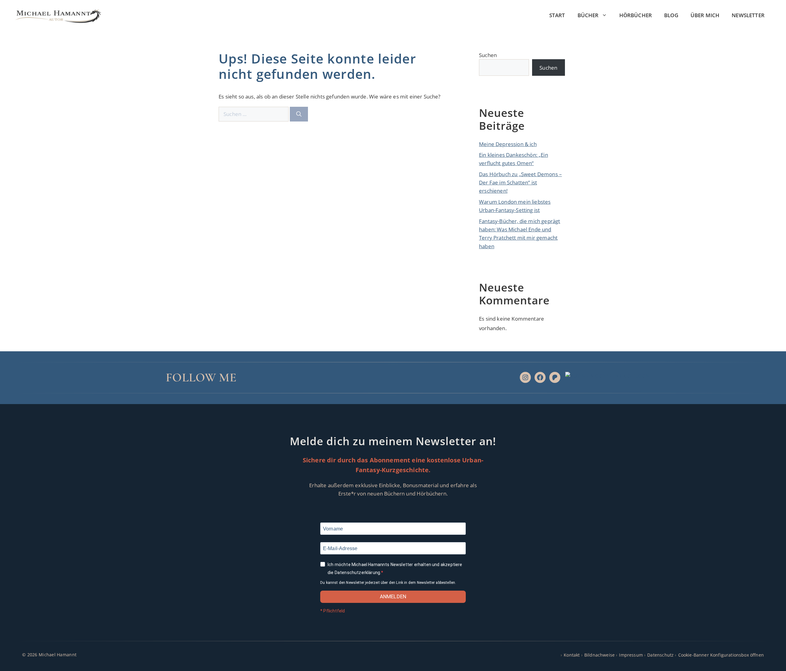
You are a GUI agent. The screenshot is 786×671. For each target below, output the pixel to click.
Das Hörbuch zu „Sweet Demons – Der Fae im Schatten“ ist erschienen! (520, 182)
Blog (671, 15)
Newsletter (748, 15)
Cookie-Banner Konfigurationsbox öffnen (721, 655)
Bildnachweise (599, 655)
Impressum (631, 655)
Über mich (705, 15)
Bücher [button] (588, 15)
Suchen (488, 55)
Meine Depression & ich (508, 144)
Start (557, 15)
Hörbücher (635, 15)
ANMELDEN (393, 596)
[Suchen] (299, 114)
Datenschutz (660, 655)
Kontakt (572, 655)
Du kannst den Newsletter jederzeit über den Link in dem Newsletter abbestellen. (388, 582)
